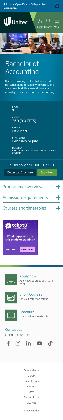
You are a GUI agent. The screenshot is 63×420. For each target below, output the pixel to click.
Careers (31, 386)
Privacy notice (31, 410)
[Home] (15, 22)
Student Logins (31, 381)
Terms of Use (31, 397)
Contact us (13, 329)
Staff (31, 391)
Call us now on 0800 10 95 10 (31, 164)
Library (31, 375)
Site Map (31, 402)
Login (40, 27)
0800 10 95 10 (17, 335)
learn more (10, 8)
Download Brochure (20, 172)
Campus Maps (31, 370)
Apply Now (47, 172)
